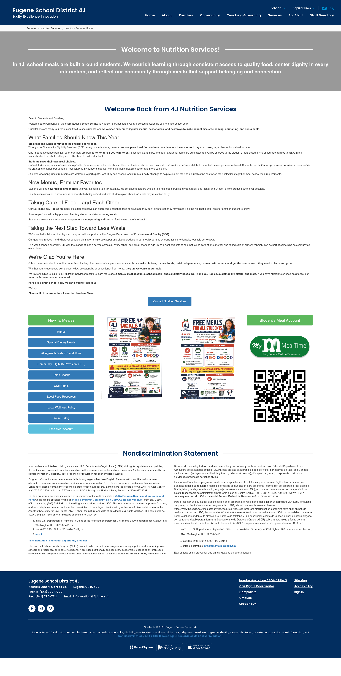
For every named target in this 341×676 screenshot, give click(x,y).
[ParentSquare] (141, 647)
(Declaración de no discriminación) (199, 636)
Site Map (300, 580)
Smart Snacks (61, 375)
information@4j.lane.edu (91, 596)
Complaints (247, 592)
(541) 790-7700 (51, 592)
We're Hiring (61, 418)
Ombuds (245, 598)
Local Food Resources (61, 396)
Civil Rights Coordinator (256, 586)
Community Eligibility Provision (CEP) (61, 364)
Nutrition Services (50, 28)
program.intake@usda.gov (220, 545)
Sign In (299, 592)
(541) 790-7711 (46, 596)
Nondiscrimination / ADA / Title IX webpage (146, 636)
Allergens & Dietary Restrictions (61, 353)
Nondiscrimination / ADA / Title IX (263, 580)
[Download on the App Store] (199, 647)
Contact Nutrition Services (169, 301)
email (39, 534)
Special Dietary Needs (61, 342)
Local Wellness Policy (61, 407)
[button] (278, 8)
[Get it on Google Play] (169, 647)
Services (31, 28)
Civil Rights (61, 386)
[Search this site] (332, 8)
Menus (61, 332)
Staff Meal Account (61, 429)
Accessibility (303, 586)
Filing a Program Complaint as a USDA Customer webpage (107, 499)
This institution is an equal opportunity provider (57, 540)
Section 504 (248, 604)
